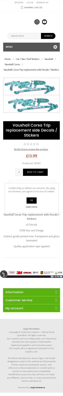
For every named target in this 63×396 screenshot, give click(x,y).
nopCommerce (37, 387)
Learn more (31, 207)
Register (19, 3)
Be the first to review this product (31, 149)
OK (31, 200)
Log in (30, 3)
